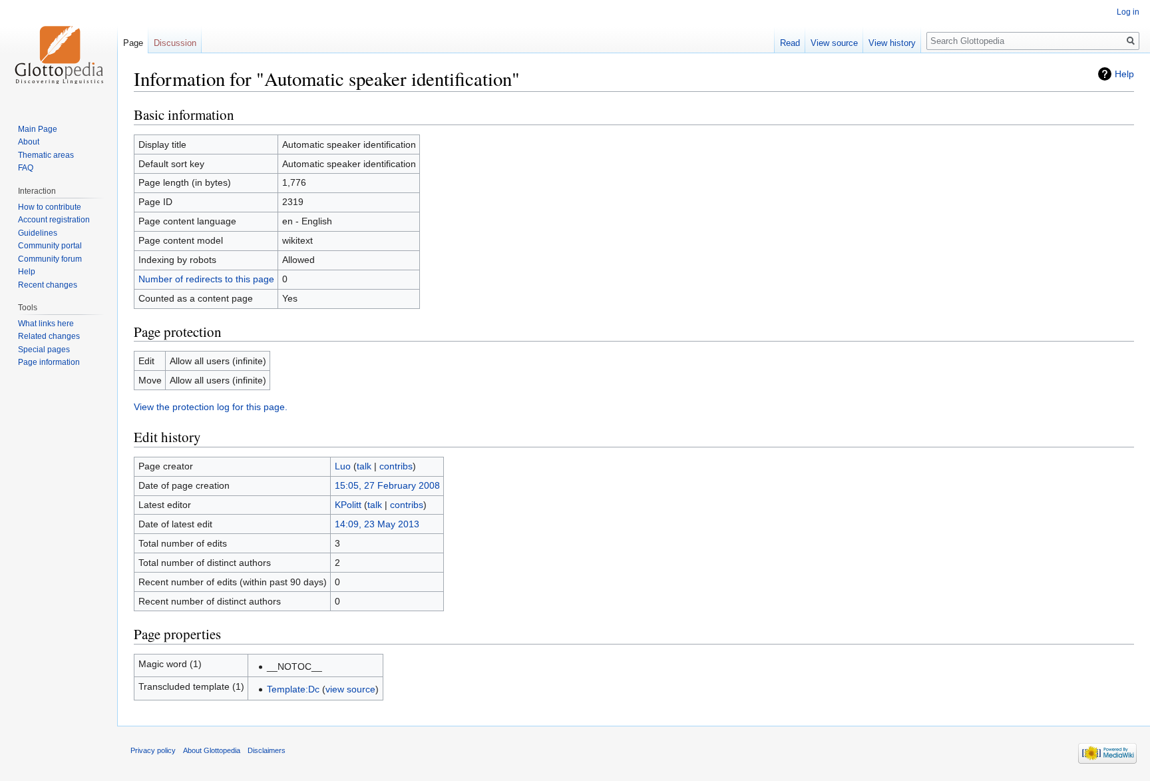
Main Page (37, 129)
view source (350, 689)
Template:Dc (293, 689)
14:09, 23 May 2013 (377, 524)
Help (1124, 74)
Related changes (49, 336)
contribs (396, 466)
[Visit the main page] (58, 53)
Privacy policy (153, 750)
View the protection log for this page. (211, 406)
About (28, 141)
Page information (49, 362)
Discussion (175, 43)
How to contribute (49, 207)
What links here (46, 323)
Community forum (50, 259)
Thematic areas (46, 155)
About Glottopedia (211, 750)
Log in (1128, 12)
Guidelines (37, 233)
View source (834, 43)
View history (892, 43)
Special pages (44, 349)
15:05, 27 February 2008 (387, 485)
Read (790, 43)
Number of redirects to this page (206, 279)
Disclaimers (267, 750)
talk (364, 466)
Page (133, 43)
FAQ (25, 167)
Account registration (54, 219)
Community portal (50, 245)
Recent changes (47, 285)
